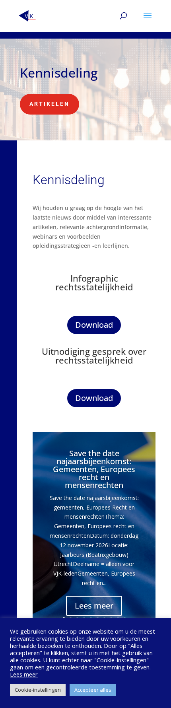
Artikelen (49, 104)
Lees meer (94, 605)
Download (94, 324)
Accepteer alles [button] (92, 689)
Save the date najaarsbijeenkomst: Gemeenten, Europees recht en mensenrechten (94, 469)
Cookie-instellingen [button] (38, 689)
